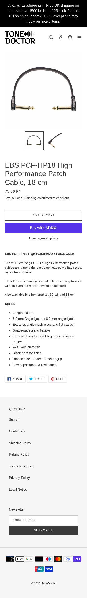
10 (51, 294)
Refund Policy (19, 454)
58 (67, 294)
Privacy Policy (19, 478)
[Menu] (79, 37)
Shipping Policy (20, 443)
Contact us (17, 431)
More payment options (43, 238)
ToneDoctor (49, 583)
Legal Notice (18, 489)
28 (57, 294)
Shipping (30, 198)
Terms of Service (21, 466)
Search (14, 419)
